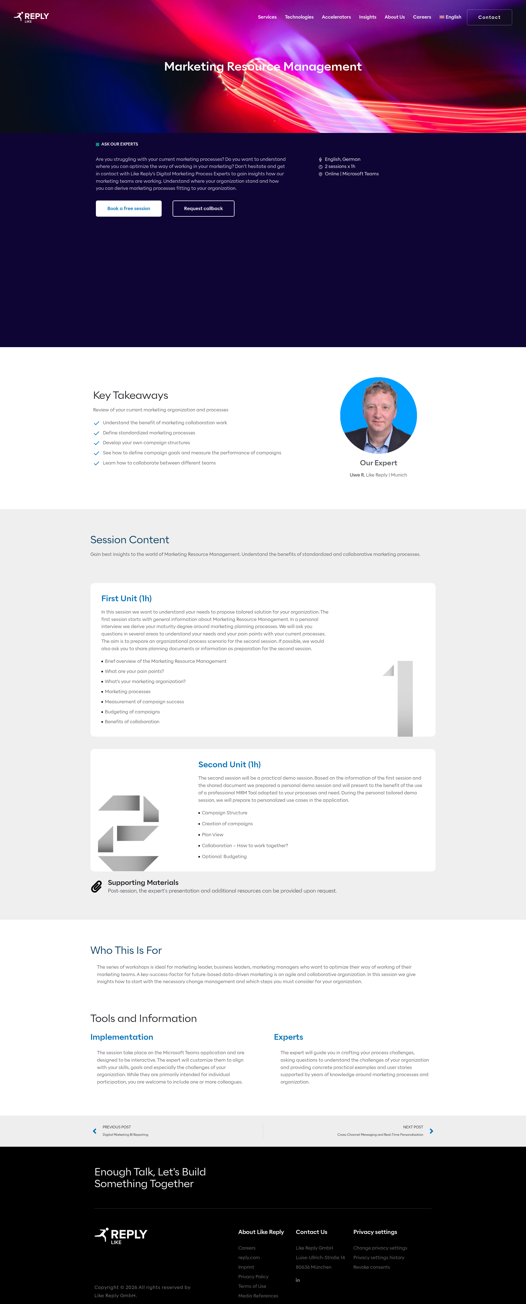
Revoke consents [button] (371, 1267)
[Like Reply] (31, 17)
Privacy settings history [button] (378, 1258)
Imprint (246, 1267)
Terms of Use (252, 1286)
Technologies (299, 17)
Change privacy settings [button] (380, 1248)
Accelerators (336, 17)
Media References (258, 1296)
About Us (395, 17)
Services (267, 17)
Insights (367, 17)
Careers (247, 1248)
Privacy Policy (253, 1277)
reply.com (249, 1258)
